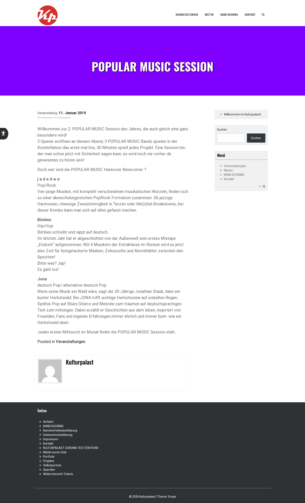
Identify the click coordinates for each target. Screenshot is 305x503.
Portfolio (49, 456)
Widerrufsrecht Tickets (58, 474)
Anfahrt (48, 421)
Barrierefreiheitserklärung (60, 430)
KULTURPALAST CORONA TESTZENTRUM (70, 448)
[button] (4, 133)
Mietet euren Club (54, 452)
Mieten (209, 14)
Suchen (222, 129)
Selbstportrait (52, 465)
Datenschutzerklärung (57, 434)
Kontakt (250, 14)
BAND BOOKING (229, 14)
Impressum (50, 439)
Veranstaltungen (187, 14)
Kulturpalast (64, 117)
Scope (172, 496)
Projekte (48, 461)
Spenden (49, 469)
